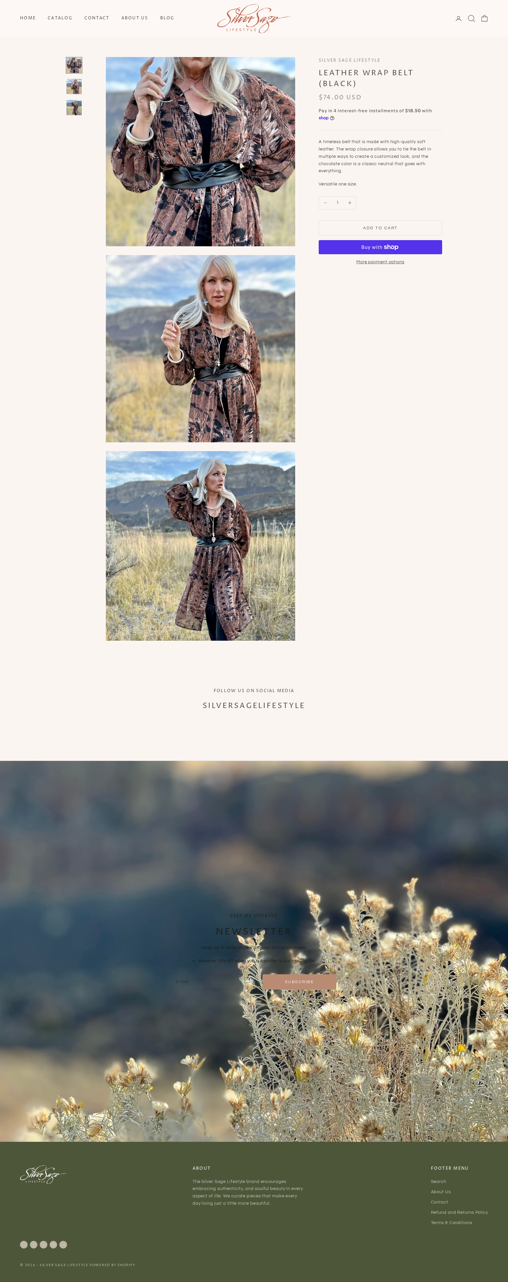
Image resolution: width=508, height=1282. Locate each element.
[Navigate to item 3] (74, 107)
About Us (134, 18)
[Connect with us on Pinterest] (43, 1244)
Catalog (60, 18)
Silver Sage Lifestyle (349, 60)
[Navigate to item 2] (74, 86)
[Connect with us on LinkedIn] (63, 1244)
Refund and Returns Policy (459, 1212)
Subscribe (299, 982)
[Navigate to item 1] (74, 65)
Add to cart (380, 228)
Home (28, 18)
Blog (167, 18)
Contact (97, 18)
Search (438, 1181)
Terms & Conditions (451, 1223)
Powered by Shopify (113, 1265)
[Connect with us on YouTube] (53, 1244)
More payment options (380, 262)
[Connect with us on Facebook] (33, 1244)
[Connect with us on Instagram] (23, 1244)
